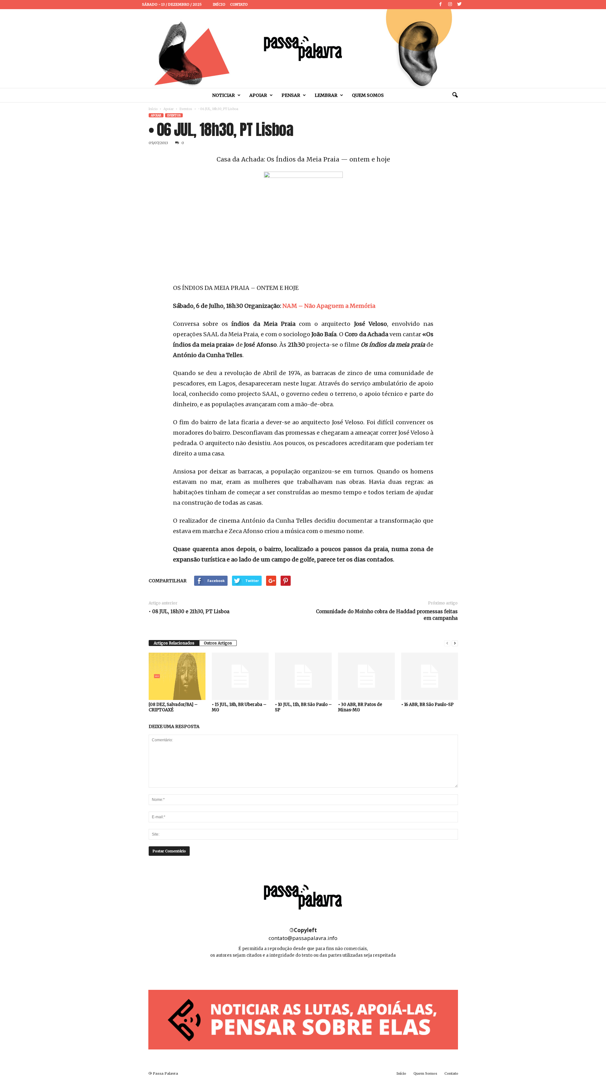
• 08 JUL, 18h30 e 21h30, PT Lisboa (189, 611)
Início (219, 4)
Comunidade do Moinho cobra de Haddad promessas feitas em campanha (387, 614)
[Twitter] (459, 4)
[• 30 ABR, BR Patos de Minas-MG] (366, 676)
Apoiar (258, 95)
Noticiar (223, 95)
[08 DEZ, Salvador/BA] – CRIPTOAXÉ (173, 707)
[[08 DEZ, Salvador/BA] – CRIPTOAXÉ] (177, 676)
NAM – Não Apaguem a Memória (328, 305)
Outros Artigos (218, 643)
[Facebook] (440, 4)
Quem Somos (368, 95)
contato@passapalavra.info (303, 938)
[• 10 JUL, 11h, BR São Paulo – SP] (303, 676)
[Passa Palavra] (303, 48)
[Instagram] (450, 4)
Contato (239, 4)
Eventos (186, 109)
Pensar (291, 95)
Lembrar (326, 95)
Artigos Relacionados (174, 643)
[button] (455, 95)
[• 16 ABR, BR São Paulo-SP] (429, 676)
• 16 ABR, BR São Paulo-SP (427, 704)
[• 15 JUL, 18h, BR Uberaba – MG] (240, 676)
